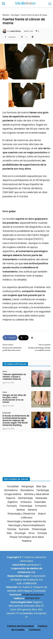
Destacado (7, 413)
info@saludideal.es (33, 594)
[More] (32, 37)
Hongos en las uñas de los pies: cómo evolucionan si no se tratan (14, 398)
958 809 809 (32, 598)
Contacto (35, 629)
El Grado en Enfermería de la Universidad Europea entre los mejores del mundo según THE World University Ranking (16, 420)
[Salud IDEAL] (5, 31)
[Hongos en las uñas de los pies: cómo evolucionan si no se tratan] (40, 399)
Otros (5, 371)
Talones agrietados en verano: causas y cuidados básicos (14, 376)
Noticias (6, 15)
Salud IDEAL (15, 31)
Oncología (15, 15)
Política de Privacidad (20, 626)
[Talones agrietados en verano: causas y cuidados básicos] (40, 378)
